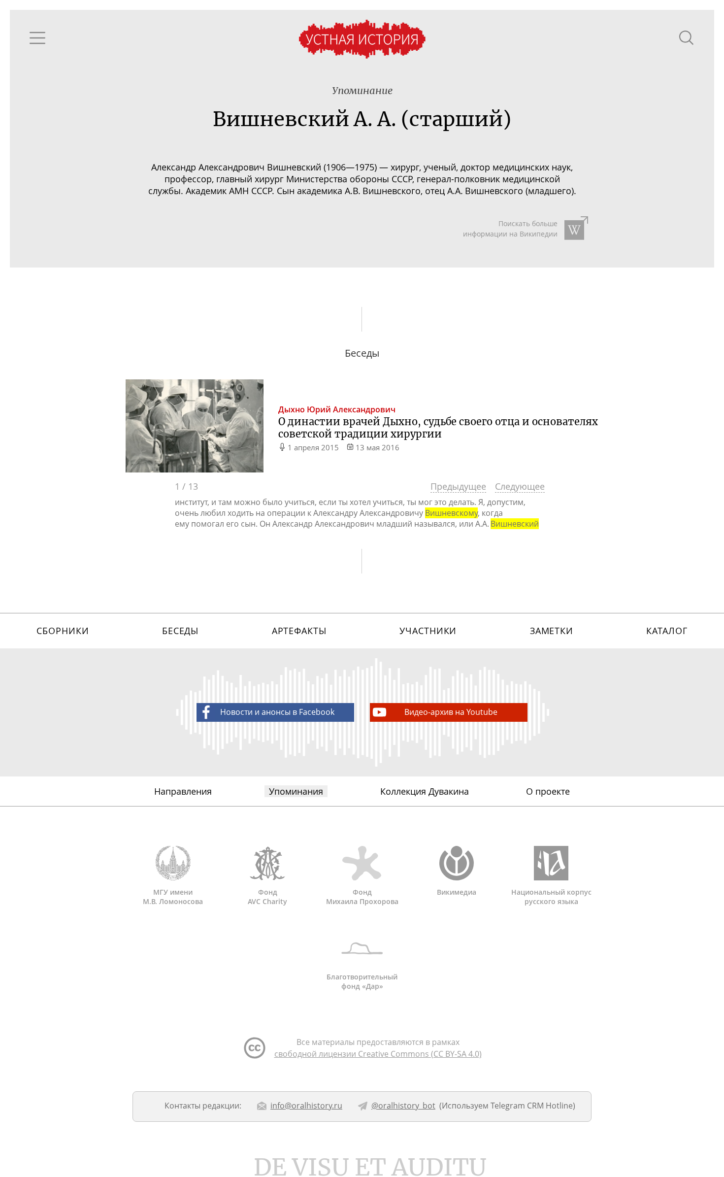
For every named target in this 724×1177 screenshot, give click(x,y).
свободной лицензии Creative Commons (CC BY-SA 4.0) (378, 1053)
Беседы (180, 631)
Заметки (551, 631)
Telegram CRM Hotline (532, 1105)
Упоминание (362, 90)
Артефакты (299, 631)
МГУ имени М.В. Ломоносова (173, 896)
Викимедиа (456, 892)
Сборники (62, 631)
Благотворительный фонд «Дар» (362, 981)
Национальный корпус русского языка (551, 896)
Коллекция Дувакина (424, 791)
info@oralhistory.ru (306, 1105)
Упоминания (296, 791)
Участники (428, 631)
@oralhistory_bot (403, 1105)
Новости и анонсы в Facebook (277, 711)
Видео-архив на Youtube (450, 711)
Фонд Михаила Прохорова (362, 896)
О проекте (548, 791)
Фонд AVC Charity (267, 896)
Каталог (666, 631)
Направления (183, 791)
